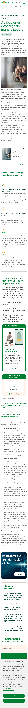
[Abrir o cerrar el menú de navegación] (24, 2)
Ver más (19, 574)
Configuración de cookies (8, 690)
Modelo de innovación (16, 6)
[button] (20, 164)
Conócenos (7, 6)
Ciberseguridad (6, 34)
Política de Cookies (7, 688)
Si (14, 700)
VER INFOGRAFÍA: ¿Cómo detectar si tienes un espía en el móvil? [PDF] (13, 405)
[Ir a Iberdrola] (7, 2)
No (14, 695)
